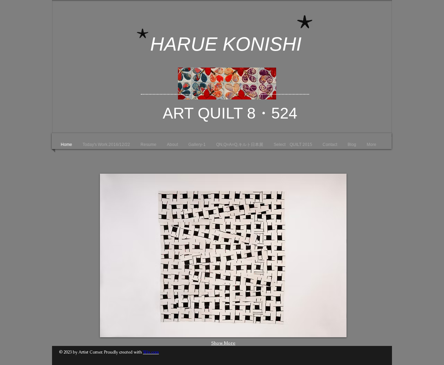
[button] (223, 255)
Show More (223, 343)
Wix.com (151, 352)
